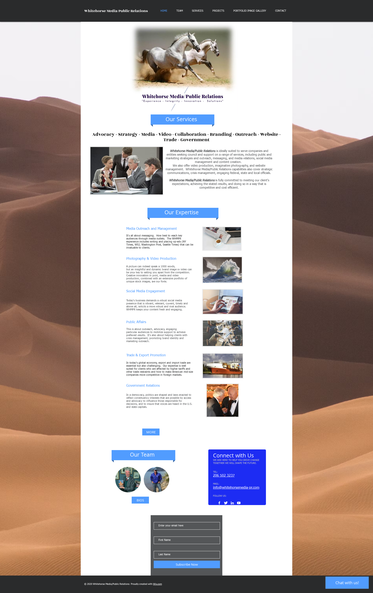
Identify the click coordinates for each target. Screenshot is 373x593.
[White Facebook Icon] (219, 503)
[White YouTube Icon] (239, 503)
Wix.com (157, 584)
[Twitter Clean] (226, 503)
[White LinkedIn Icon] (232, 503)
